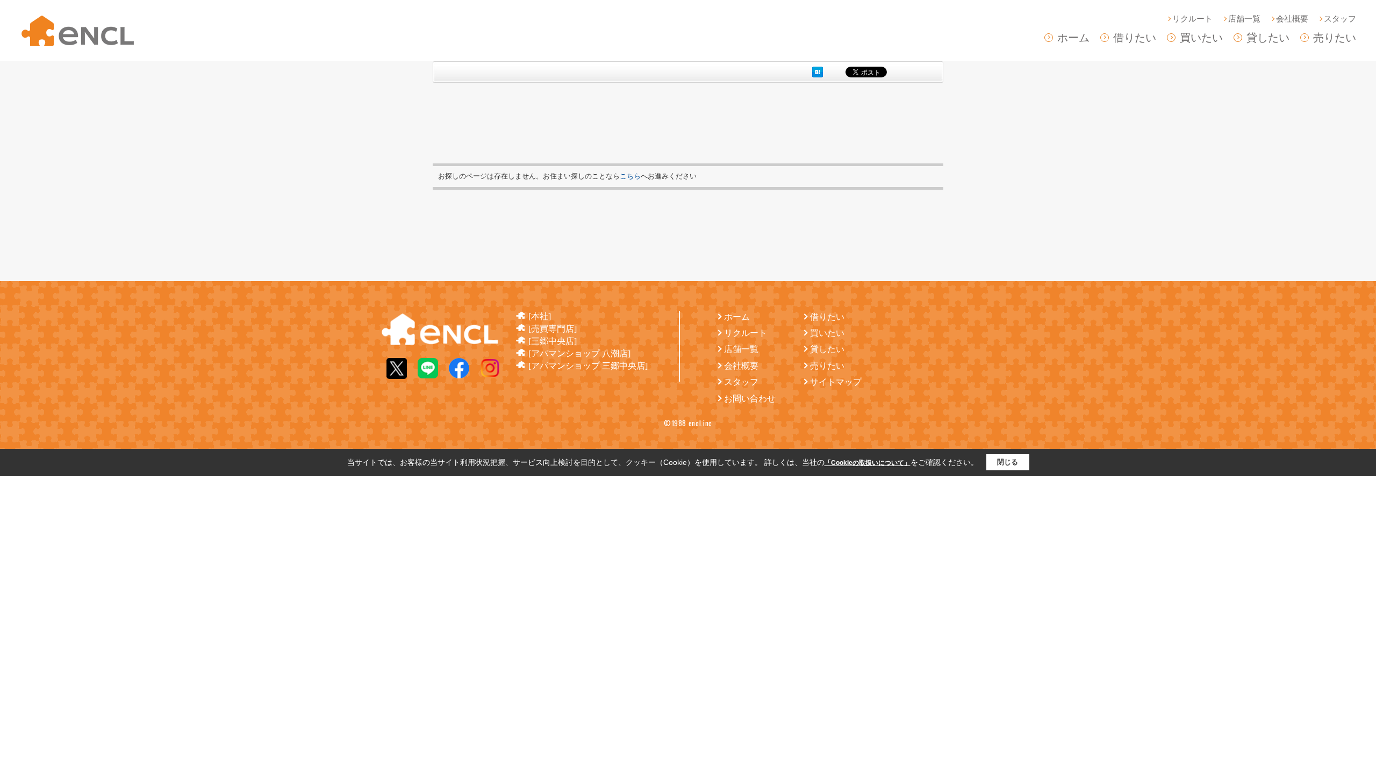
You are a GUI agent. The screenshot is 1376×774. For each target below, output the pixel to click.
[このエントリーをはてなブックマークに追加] (817, 72)
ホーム (1073, 38)
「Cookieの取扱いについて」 (868, 463)
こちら (630, 176)
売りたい (1334, 38)
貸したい (1267, 38)
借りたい (1134, 38)
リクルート (1192, 19)
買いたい (1201, 38)
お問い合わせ (750, 398)
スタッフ (1340, 19)
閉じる (1007, 462)
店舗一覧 (1244, 19)
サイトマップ (836, 381)
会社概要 (1292, 19)
